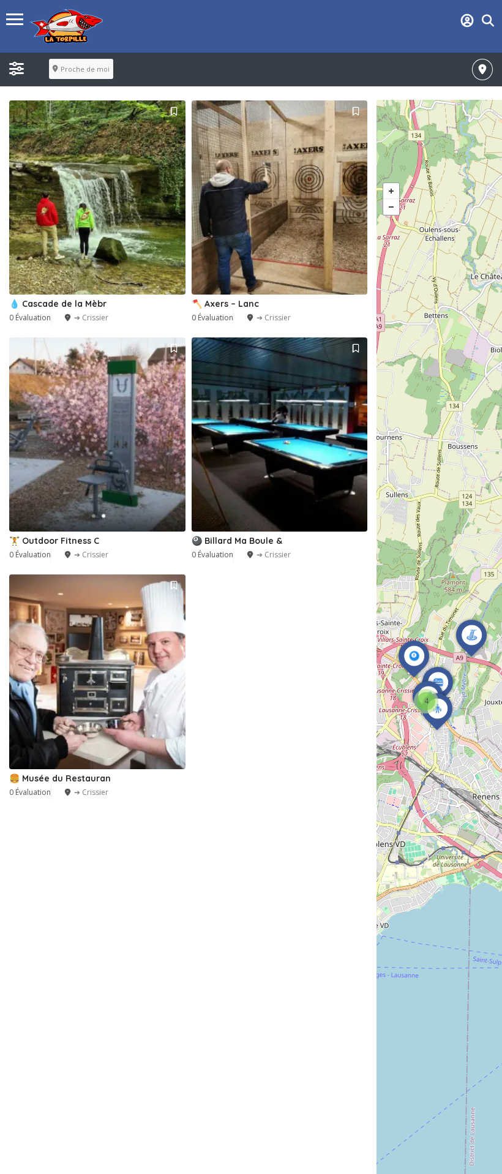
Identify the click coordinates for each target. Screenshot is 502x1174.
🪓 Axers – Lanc (225, 303)
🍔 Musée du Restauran (60, 778)
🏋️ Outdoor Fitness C (54, 540)
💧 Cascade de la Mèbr (58, 303)
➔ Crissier (91, 317)
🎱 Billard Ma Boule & (237, 540)
